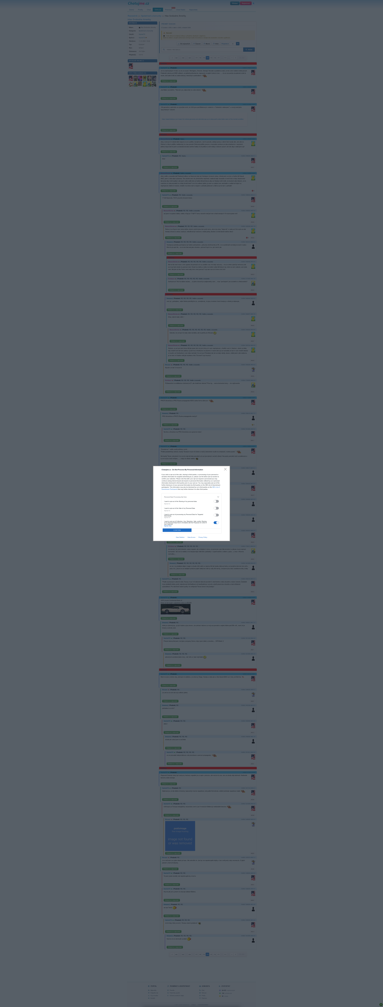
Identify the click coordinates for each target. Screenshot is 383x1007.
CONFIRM (177, 530)
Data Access (191, 537)
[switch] (216, 501)
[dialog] (191, 503)
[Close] (226, 470)
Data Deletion (180, 537)
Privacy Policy (202, 537)
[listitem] (191, 497)
